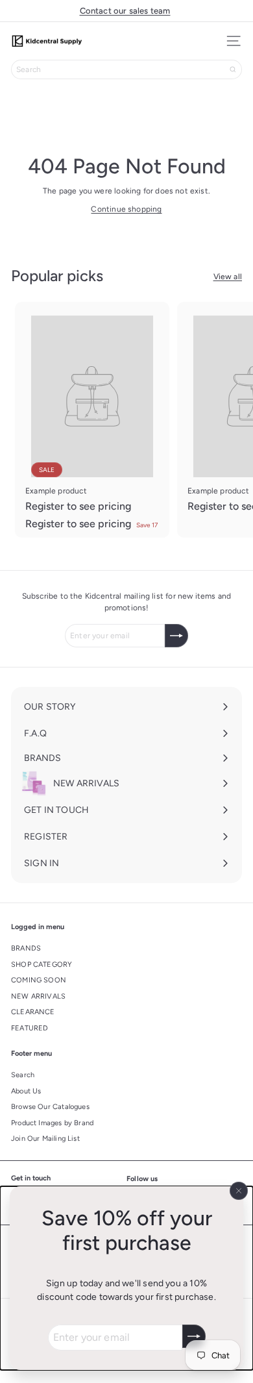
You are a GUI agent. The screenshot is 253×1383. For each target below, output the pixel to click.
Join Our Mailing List (45, 1138)
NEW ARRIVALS (38, 996)
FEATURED (29, 1028)
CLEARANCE (33, 1012)
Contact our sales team (125, 11)
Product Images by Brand (52, 1123)
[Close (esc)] (239, 1191)
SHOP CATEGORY (41, 964)
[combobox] (126, 69)
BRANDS (26, 948)
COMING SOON (38, 980)
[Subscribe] (194, 1336)
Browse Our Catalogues (50, 1107)
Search (22, 1075)
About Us (26, 1091)
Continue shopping (126, 209)
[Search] (233, 69)
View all (227, 276)
